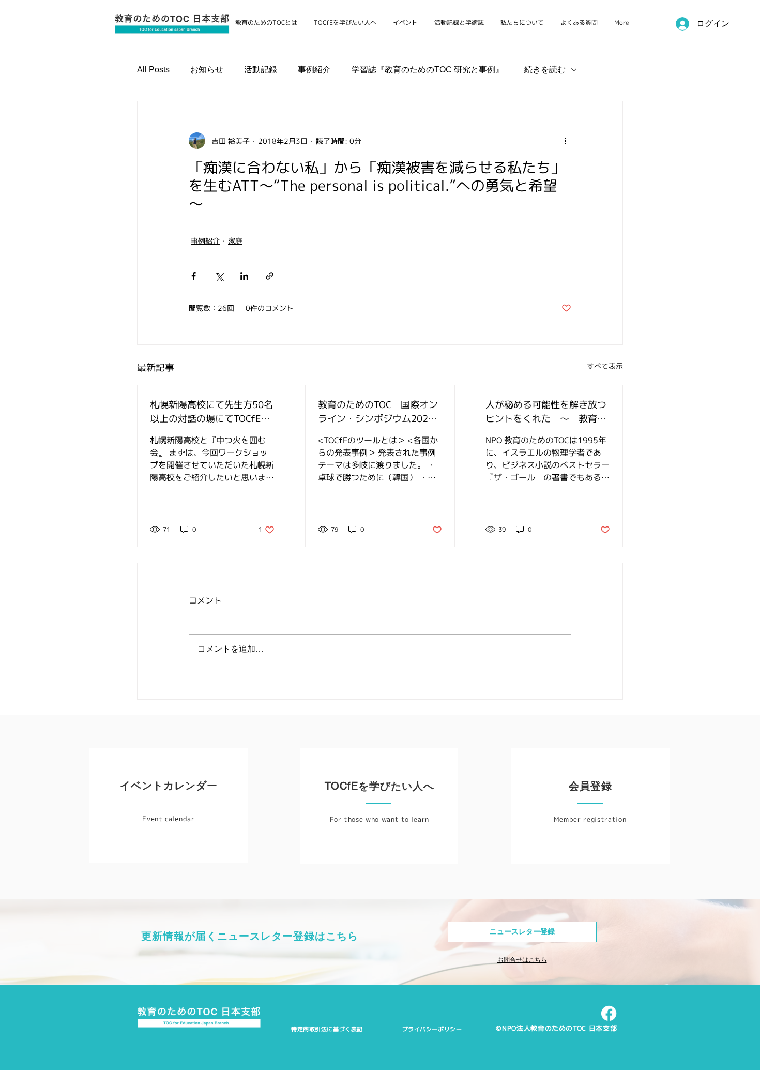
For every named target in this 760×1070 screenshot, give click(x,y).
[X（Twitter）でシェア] (219, 276)
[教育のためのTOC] (609, 1013)
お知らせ (206, 69)
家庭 (235, 241)
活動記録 (260, 69)
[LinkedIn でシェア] (244, 276)
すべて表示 (605, 366)
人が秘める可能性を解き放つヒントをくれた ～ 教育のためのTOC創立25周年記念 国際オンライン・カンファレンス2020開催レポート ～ (546, 412)
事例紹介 (314, 69)
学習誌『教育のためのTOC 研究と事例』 (428, 69)
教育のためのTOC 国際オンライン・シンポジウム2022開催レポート (378, 412)
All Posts (153, 69)
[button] (522, 932)
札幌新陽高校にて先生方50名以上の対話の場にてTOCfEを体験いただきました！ (211, 412)
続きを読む (545, 69)
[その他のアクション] (565, 140)
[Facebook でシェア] (194, 276)
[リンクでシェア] (270, 276)
